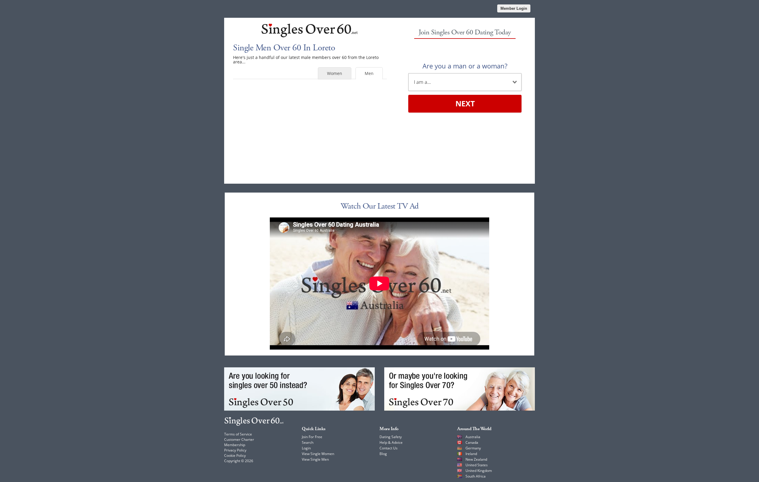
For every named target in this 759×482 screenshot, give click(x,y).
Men (369, 73)
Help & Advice (391, 442)
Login (306, 448)
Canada (471, 442)
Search (307, 442)
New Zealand (476, 459)
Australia (472, 436)
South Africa (475, 476)
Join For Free (312, 436)
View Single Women (318, 453)
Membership (234, 444)
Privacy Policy (235, 450)
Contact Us (389, 448)
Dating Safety (391, 436)
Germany (473, 448)
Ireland (471, 453)
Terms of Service (238, 434)
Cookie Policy (235, 455)
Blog (383, 453)
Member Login (513, 8)
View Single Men (315, 459)
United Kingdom (478, 470)
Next (465, 103)
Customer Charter (239, 439)
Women (334, 73)
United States (476, 464)
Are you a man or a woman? (464, 65)
